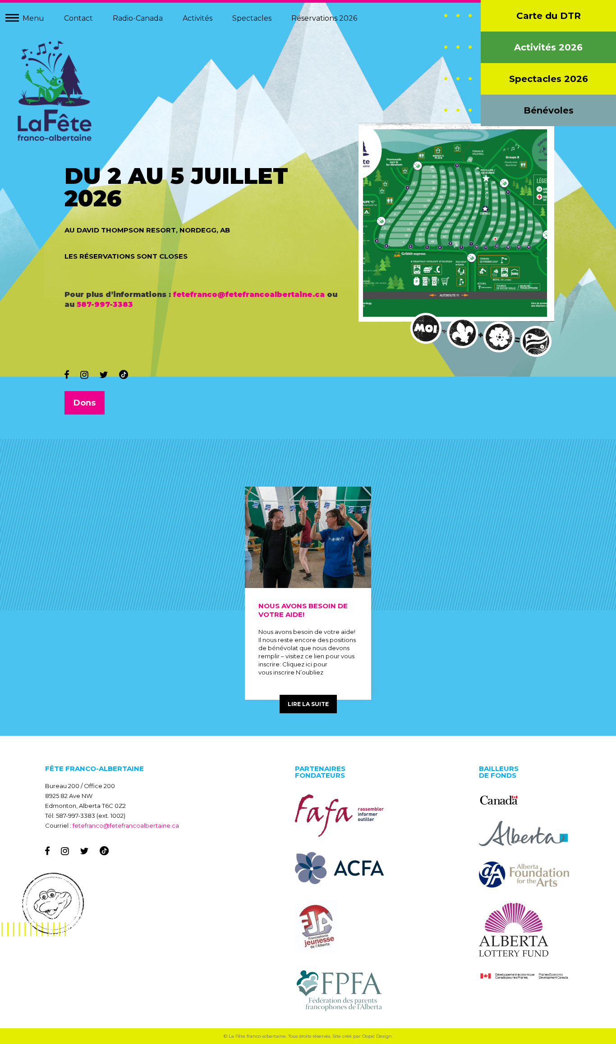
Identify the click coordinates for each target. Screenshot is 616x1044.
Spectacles (251, 18)
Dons (85, 403)
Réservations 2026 (324, 18)
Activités (197, 18)
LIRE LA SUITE (308, 704)
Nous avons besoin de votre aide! (303, 610)
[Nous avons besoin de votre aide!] (308, 537)
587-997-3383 (105, 304)
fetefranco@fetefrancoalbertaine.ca (249, 294)
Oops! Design (377, 1036)
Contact (78, 18)
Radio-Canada (138, 18)
